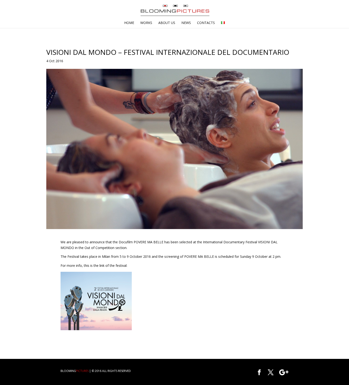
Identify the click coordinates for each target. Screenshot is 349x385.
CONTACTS (206, 23)
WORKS (146, 23)
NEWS (186, 23)
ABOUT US (166, 23)
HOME (129, 23)
